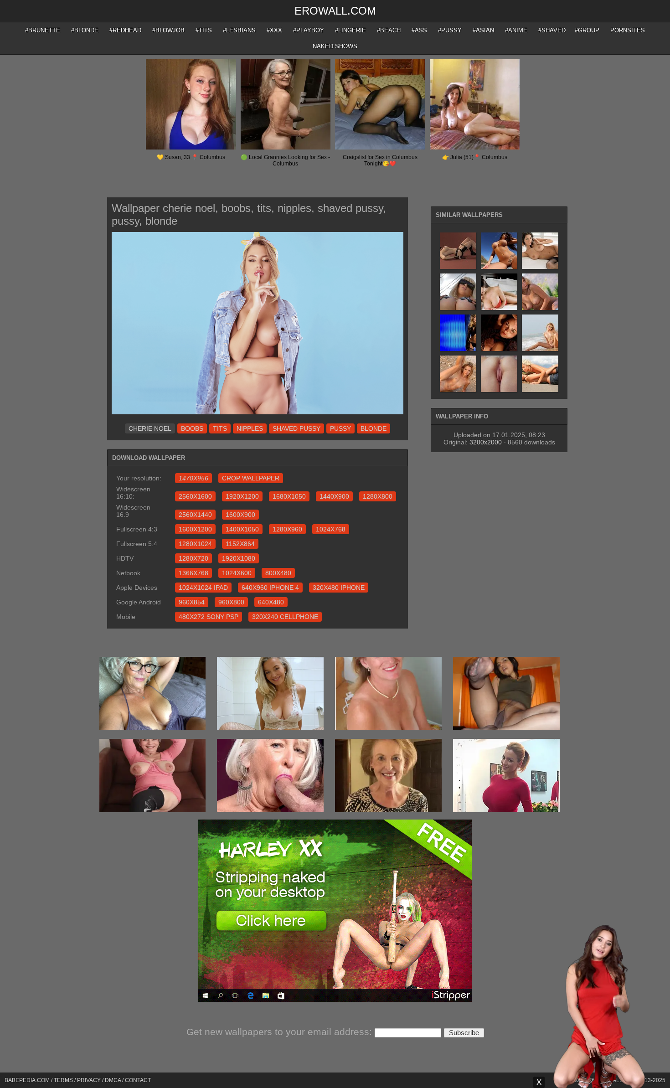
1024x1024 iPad (203, 587)
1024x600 (237, 573)
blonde (374, 428)
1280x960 (287, 529)
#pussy (450, 30)
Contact (138, 1080)
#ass (419, 30)
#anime (516, 30)
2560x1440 (195, 514)
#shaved (552, 30)
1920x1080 (238, 558)
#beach (389, 30)
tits (220, 428)
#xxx (274, 30)
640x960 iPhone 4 (270, 587)
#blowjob (168, 30)
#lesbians (239, 30)
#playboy (308, 30)
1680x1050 (289, 496)
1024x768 (330, 529)
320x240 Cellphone (285, 616)
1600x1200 (195, 529)
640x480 (271, 602)
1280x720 (193, 558)
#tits (204, 30)
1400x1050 (242, 529)
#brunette (42, 30)
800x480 (278, 573)
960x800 (231, 602)
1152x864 (240, 543)
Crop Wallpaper (250, 478)
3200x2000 (485, 442)
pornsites (627, 30)
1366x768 (193, 573)
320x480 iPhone (339, 587)
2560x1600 (195, 496)
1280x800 (377, 496)
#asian (483, 30)
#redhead (125, 30)
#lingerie (350, 30)
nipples (250, 428)
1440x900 (334, 496)
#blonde (84, 30)
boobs (192, 428)
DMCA (113, 1080)
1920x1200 (242, 496)
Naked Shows (335, 46)
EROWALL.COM (335, 11)
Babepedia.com (27, 1080)
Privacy (89, 1080)
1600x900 (240, 514)
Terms (63, 1080)
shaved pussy (296, 428)
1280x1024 (195, 543)
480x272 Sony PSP (208, 616)
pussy (340, 428)
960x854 (192, 602)
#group (587, 30)
